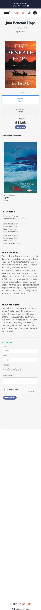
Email (5, 356)
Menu (35, 12)
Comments (7, 375)
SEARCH (15, 6)
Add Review (7, 342)
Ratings (6, 365)
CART (24, 6)
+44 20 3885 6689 (22, 3)
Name (5, 346)
